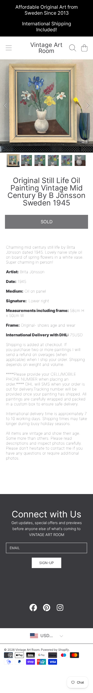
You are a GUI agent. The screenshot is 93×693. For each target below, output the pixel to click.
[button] (8, 47)
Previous (5, 106)
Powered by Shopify (55, 650)
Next (88, 106)
